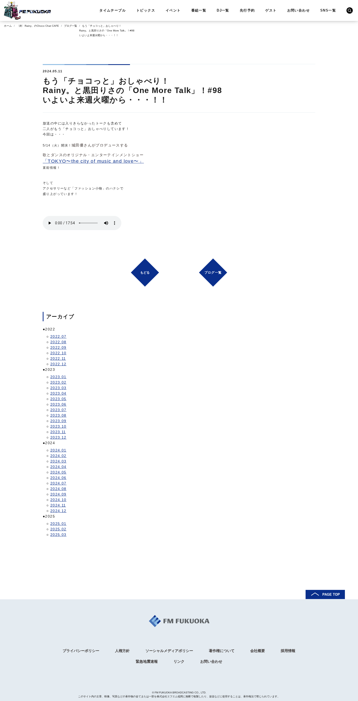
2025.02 (58, 529)
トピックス (145, 10)
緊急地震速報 (147, 661)
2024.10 (58, 500)
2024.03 (58, 461)
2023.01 (58, 377)
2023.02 (58, 382)
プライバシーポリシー (81, 651)
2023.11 (58, 432)
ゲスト (270, 10)
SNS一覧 (328, 10)
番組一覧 (199, 10)
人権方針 (122, 651)
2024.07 (58, 483)
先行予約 (247, 10)
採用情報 (288, 651)
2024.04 (58, 467)
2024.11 (58, 505)
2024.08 (58, 489)
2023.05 (58, 399)
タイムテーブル (112, 10)
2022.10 (58, 353)
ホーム (8, 25)
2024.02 (58, 456)
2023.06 (58, 404)
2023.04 (58, 393)
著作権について (222, 651)
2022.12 (58, 364)
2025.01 (58, 523)
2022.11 (58, 358)
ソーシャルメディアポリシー (169, 651)
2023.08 (58, 415)
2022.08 (58, 342)
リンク (179, 661)
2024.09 (58, 494)
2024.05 (58, 472)
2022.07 (58, 336)
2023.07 (58, 410)
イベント (173, 10)
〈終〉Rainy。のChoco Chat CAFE (38, 25)
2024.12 (58, 511)
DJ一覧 (223, 10)
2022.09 (58, 347)
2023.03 (58, 388)
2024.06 (58, 478)
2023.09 (58, 421)
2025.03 (58, 534)
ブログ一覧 (70, 25)
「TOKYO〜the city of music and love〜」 (93, 161)
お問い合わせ (298, 10)
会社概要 (257, 651)
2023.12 (58, 437)
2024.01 (58, 450)
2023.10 (58, 426)
